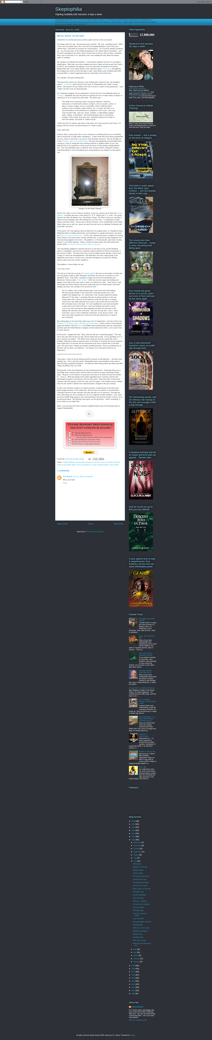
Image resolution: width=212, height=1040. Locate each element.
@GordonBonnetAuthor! (137, 88)
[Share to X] (98, 459)
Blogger (132, 1035)
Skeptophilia (68, 9)
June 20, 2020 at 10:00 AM (82, 476)
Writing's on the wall (140, 867)
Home (90, 524)
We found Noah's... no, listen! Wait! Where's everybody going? (147, 719)
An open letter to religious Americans (142, 688)
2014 (133, 981)
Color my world (138, 918)
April (135, 952)
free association (107, 462)
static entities (82, 280)
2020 (133, 840)
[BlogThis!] (96, 459)
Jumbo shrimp (138, 873)
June (135, 861)
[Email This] (94, 459)
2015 (133, 978)
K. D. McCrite (67, 84)
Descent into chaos (140, 879)
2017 (133, 972)
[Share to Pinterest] (103, 459)
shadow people (89, 273)
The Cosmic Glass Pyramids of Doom (145, 654)
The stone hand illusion (141, 876)
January (136, 962)
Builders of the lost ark (147, 751)
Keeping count (138, 937)
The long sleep (138, 910)
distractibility (80, 462)
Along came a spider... (141, 885)
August (136, 855)
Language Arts (134, 96)
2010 (133, 993)
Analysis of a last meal (141, 928)
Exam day (142, 767)
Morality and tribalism (140, 931)
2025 (133, 824)
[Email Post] (89, 459)
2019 (133, 966)
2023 (133, 830)
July (135, 858)
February (136, 959)
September (137, 852)
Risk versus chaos (139, 940)
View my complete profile (138, 1020)
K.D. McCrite (68, 476)
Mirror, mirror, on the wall (141, 889)
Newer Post (62, 524)
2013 (133, 984)
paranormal (86, 465)
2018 (133, 969)
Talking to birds (138, 870)
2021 (133, 836)
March (135, 955)
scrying (60, 95)
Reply (65, 483)
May (135, 949)
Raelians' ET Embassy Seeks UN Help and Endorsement (78, 323)
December (137, 842)
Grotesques (137, 864)
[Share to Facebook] (100, 459)
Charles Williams (69, 462)
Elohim (79, 326)
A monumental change (141, 882)
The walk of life (138, 892)
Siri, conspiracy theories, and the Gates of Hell (147, 701)
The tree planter (138, 907)
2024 (133, 827)
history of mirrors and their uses (71, 235)
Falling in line (137, 934)
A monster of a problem (141, 904)
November (137, 845)
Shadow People (102, 465)
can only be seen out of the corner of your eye (83, 244)
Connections (106, 69)
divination (97, 462)
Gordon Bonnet (137, 1007)
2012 (133, 987)
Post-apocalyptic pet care (142, 922)
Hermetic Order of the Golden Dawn (75, 141)
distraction (89, 462)
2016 (133, 975)
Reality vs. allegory (139, 901)
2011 (133, 990)
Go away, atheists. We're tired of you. (145, 672)
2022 (133, 833)
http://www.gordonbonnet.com (139, 92)
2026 (133, 821)
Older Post (118, 524)
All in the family (138, 898)
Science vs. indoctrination (143, 735)
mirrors (79, 465)
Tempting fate (138, 925)
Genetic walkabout (139, 895)
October (136, 849)
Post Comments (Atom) (95, 532)
